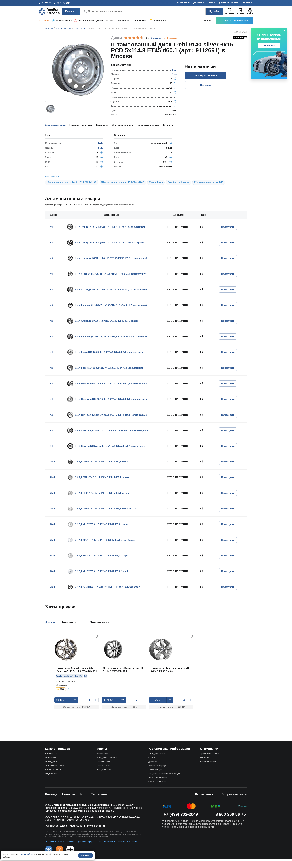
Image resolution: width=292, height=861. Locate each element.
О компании (183, 3)
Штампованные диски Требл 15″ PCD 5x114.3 (72, 182)
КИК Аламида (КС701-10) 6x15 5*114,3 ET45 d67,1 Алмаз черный (111, 258)
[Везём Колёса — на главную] (49, 11)
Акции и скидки (155, 769)
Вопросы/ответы (234, 794)
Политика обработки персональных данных (117, 842)
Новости (68, 794)
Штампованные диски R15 (208, 182)
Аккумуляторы (51, 773)
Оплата (211, 3)
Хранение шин (103, 761)
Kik (51, 227)
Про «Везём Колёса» (209, 754)
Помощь (206, 20)
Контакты (248, 3)
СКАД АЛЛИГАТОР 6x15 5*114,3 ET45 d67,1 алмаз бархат (107, 587)
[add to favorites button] (165, 38)
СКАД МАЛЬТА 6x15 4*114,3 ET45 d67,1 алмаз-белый (105, 540)
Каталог (69, 11)
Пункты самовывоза (229, 3)
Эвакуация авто (104, 769)
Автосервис (122, 20)
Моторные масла (53, 769)
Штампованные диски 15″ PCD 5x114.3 (123, 182)
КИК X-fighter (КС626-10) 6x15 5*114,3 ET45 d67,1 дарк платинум (111, 274)
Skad (52, 461)
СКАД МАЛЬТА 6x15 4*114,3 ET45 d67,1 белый (101, 571)
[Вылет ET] (175, 92)
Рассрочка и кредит (157, 765)
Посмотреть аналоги (205, 75)
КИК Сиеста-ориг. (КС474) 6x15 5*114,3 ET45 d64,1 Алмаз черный (111, 430)
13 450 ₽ (108, 700)
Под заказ (205, 85)
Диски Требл (156, 182)
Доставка (198, 3)
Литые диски (51, 761)
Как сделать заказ (156, 754)
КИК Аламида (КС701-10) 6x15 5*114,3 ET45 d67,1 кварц (106, 320)
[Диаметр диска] (175, 83)
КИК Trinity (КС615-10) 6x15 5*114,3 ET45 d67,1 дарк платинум (110, 227)
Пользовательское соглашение (59, 842)
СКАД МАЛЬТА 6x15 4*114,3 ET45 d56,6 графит (102, 555)
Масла (109, 20)
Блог (83, 794)
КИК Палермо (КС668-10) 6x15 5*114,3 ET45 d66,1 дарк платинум (111, 399)
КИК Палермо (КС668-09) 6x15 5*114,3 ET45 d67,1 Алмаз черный (111, 383)
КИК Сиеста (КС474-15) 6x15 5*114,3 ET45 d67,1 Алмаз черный (110, 446)
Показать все (52, 176)
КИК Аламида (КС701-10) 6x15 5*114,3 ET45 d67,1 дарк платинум (111, 289)
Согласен (85, 856)
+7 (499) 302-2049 (181, 814)
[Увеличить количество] (95, 700)
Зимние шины (64, 20)
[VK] (49, 849)
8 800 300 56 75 (231, 814)
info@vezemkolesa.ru (100, 808)
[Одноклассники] (59, 849)
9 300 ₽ (60, 700)
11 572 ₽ (155, 700)
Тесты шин (99, 794)
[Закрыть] (284, 30)
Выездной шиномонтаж (107, 758)
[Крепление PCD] (175, 87)
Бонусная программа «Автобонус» (164, 773)
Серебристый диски (178, 182)
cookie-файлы (26, 854)
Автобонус (159, 20)
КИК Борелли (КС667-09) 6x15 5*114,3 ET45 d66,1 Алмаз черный (111, 305)
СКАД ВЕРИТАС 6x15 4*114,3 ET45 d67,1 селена (102, 477)
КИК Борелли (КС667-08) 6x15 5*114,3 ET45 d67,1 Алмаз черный (111, 336)
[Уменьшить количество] (83, 700)
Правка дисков (103, 765)
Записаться (269, 45)
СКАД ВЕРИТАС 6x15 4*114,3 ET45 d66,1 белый (102, 493)
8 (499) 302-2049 (63, 3)
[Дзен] (70, 849)
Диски (99, 20)
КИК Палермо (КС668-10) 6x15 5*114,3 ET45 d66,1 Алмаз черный (111, 414)
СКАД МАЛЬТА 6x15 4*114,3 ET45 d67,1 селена (101, 524)
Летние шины (86, 20)
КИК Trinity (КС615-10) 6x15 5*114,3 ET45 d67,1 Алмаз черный (109, 242)
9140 (174, 74)
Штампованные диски (55, 765)
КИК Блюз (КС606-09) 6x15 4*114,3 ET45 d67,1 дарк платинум (109, 352)
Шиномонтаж (139, 20)
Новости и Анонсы (208, 761)
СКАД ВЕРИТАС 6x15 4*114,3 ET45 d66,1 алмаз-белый (105, 508)
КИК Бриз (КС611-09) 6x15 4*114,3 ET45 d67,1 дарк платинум (109, 367)
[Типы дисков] (175, 106)
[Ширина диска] (175, 78)
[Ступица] (175, 101)
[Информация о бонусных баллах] (68, 689)
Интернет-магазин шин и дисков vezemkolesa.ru (82, 805)
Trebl (174, 70)
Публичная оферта (85, 842)
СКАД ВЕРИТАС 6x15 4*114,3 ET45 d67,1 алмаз (101, 461)
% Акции (44, 20)
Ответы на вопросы (157, 781)
